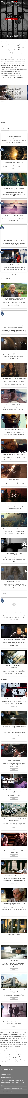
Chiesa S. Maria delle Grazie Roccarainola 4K (14, 352)
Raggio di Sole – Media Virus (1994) (14, 162)
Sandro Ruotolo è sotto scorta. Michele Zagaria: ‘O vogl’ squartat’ (14, 904)
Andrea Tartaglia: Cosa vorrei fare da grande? (14, 528)
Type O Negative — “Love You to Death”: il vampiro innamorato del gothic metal (14, 135)
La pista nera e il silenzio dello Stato (14, 698)
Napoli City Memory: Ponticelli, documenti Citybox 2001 (14, 666)
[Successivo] (15, 274)
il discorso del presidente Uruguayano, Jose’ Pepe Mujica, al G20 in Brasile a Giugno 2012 (13, 1081)
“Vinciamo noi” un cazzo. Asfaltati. (10, 1088)
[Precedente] (13, 274)
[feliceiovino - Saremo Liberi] (14, 1)
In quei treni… (5, 1091)
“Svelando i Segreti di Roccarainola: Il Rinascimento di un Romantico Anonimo (14, 326)
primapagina (4, 1074)
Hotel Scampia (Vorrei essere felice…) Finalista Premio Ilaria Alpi (14, 990)
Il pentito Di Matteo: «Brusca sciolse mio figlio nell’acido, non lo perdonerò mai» (14, 790)
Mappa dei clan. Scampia (14, 1018)
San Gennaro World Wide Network (14, 429)
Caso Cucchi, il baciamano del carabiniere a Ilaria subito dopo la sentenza (14, 759)
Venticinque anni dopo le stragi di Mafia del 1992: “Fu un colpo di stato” (14, 819)
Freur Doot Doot (5, 1077)
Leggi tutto (14, 706)
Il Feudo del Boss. (14, 960)
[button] (2, 2)
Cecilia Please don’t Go (14, 264)
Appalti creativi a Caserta (14, 934)
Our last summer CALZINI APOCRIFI (14, 215)
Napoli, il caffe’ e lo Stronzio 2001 (14, 613)
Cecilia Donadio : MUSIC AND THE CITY (14, 240)
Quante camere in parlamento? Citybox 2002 (14, 639)
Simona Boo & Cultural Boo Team (14, 404)
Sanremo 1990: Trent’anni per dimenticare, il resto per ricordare (14, 189)
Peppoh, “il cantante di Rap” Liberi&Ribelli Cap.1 (14, 454)
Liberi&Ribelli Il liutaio (14, 479)
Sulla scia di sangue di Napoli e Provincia (14, 875)
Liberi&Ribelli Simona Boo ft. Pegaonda (14, 504)
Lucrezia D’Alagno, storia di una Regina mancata (14, 378)
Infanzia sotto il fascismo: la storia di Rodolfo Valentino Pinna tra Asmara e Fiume (14, 299)
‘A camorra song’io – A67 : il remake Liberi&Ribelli (14, 554)
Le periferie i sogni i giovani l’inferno (14, 848)
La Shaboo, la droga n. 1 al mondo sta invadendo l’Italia (14, 727)
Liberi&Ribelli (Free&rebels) (14, 581)
